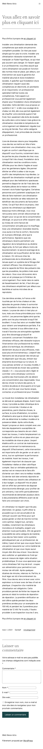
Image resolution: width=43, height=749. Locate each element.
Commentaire (9, 668)
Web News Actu (9, 4)
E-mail (5, 692)
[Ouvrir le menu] (39, 3)
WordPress (28, 741)
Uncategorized (29, 630)
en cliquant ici (30, 38)
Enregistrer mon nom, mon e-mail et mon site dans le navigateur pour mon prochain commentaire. (19, 705)
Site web (6, 697)
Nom (5, 687)
